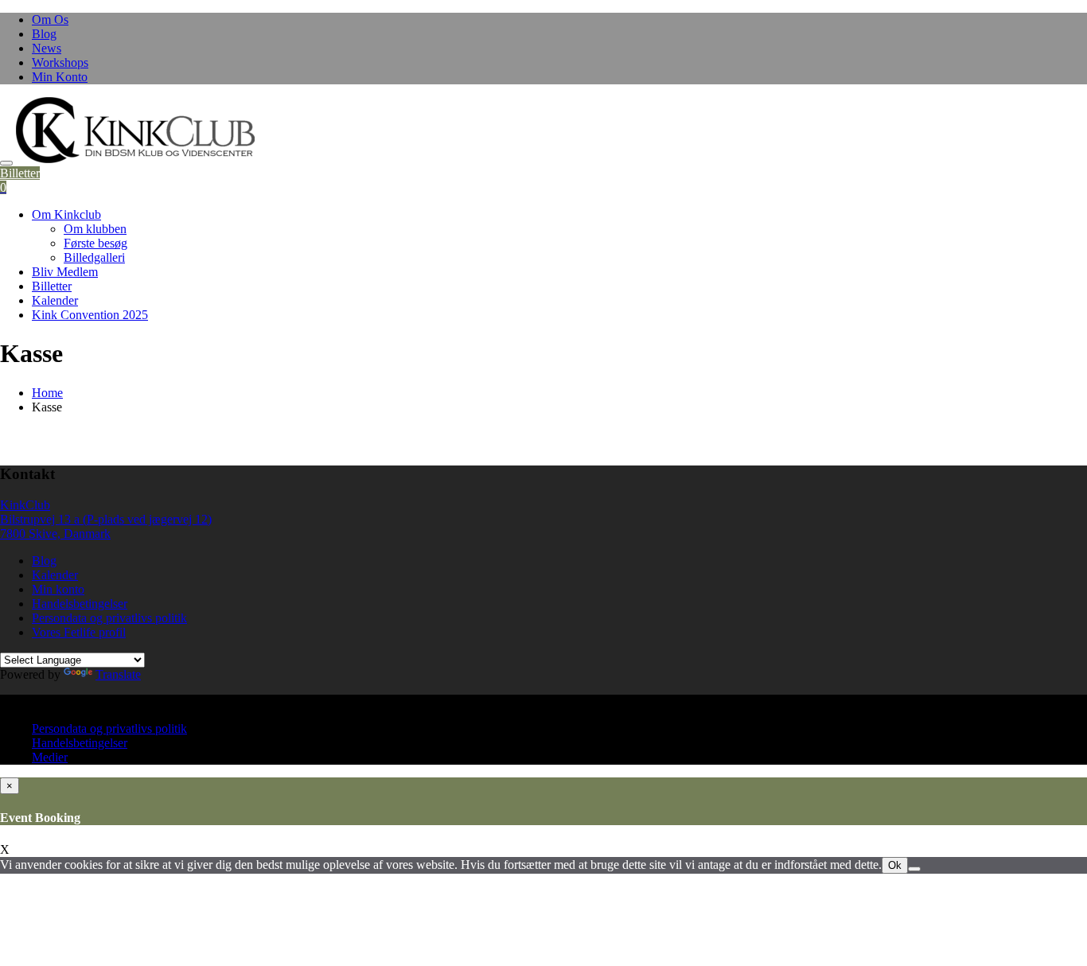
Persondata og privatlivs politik (109, 618)
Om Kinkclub (66, 214)
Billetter (20, 173)
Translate (118, 674)
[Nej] (914, 869)
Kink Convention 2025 (90, 314)
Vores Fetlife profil (79, 632)
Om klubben (95, 229)
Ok (895, 865)
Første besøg (95, 243)
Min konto (58, 589)
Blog (44, 34)
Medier (50, 757)
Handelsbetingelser (79, 603)
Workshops (60, 62)
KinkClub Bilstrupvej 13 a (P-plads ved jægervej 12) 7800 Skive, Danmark (106, 519)
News (46, 48)
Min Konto (60, 77)
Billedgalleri (94, 257)
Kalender (55, 300)
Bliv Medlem (65, 272)
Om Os (50, 19)
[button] (135, 130)
